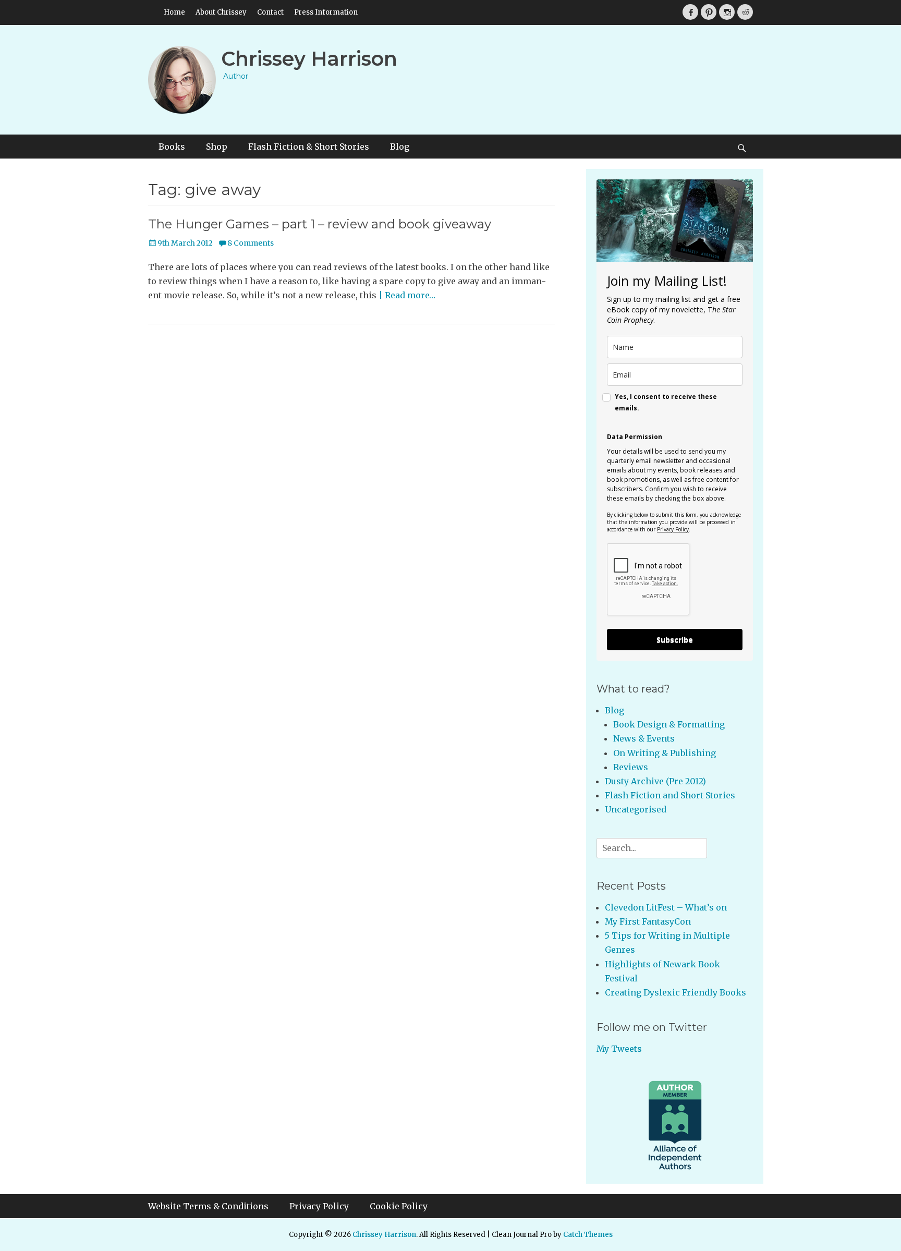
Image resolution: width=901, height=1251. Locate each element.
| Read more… (407, 295)
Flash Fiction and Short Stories (670, 795)
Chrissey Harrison (309, 58)
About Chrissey (221, 12)
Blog (399, 146)
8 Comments (250, 243)
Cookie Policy (399, 1206)
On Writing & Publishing (664, 753)
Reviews (630, 767)
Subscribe (674, 640)
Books (172, 146)
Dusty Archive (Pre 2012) (655, 781)
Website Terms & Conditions (208, 1206)
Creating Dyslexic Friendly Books (675, 992)
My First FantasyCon (648, 921)
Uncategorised (635, 809)
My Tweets (619, 1048)
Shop (216, 146)
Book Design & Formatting (669, 724)
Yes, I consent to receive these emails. (666, 402)
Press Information (326, 12)
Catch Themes (588, 1234)
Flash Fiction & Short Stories (308, 146)
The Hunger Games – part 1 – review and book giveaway (319, 224)
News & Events (644, 738)
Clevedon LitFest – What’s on (666, 907)
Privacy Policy (673, 529)
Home (174, 12)
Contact (270, 12)
